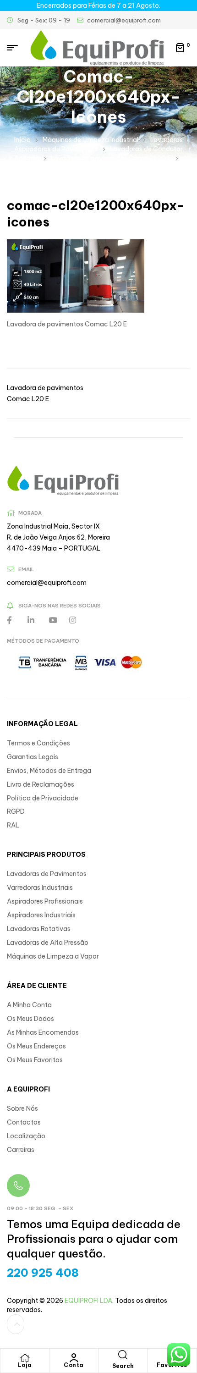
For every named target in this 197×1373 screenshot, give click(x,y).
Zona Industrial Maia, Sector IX (53, 526)
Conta (74, 1365)
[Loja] (24, 1357)
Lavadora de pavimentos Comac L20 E (111, 158)
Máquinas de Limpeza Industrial (90, 140)
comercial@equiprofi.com (47, 583)
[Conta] (73, 1357)
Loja (25, 1365)
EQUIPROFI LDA (88, 1300)
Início (22, 140)
